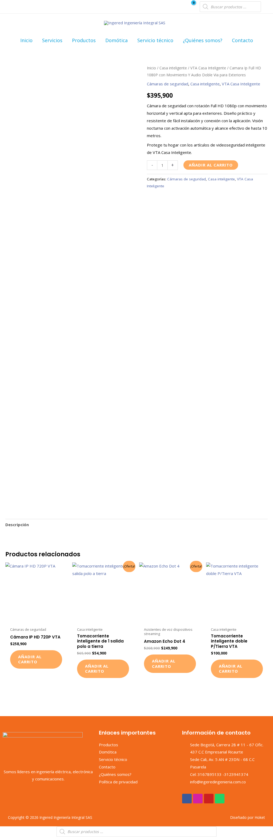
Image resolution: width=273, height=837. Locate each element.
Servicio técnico (155, 40)
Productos (84, 40)
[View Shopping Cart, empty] (190, 6)
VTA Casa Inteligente (208, 67)
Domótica (116, 40)
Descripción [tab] (17, 524)
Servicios (52, 40)
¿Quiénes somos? (202, 40)
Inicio (26, 40)
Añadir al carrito (211, 165)
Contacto (242, 40)
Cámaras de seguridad (167, 83)
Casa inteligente (173, 67)
